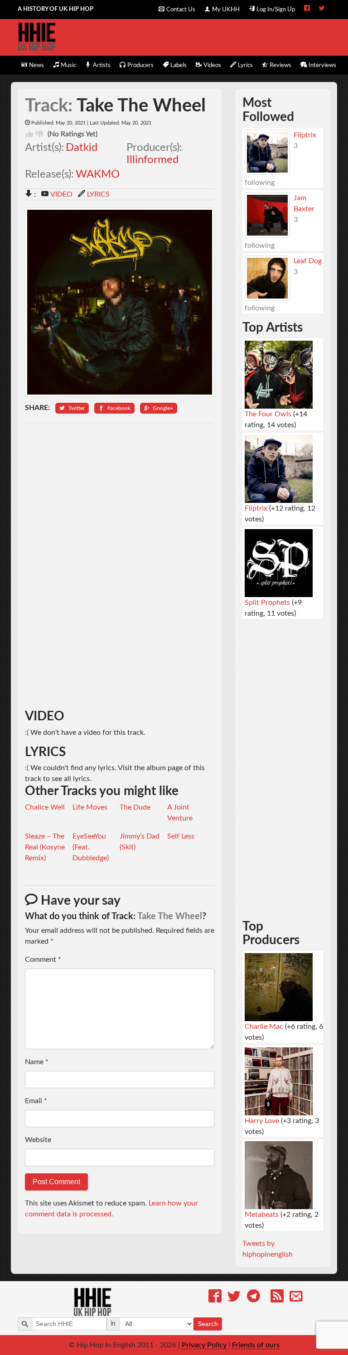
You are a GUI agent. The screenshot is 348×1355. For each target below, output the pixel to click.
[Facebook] (215, 1297)
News (36, 65)
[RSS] (277, 1297)
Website (38, 1139)
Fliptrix (305, 135)
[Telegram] (253, 1297)
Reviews (280, 65)
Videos (212, 65)
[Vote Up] (29, 134)
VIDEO (61, 194)
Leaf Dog (308, 261)
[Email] (296, 1297)
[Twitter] (234, 1297)
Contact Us (180, 9)
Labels (178, 65)
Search (208, 1323)
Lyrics (245, 65)
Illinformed (152, 159)
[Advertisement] (119, 566)
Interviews (322, 65)
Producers (140, 65)
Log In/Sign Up (275, 9)
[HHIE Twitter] (322, 9)
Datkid (81, 147)
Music (68, 65)
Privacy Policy (204, 1345)
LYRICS (98, 194)
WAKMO (98, 174)
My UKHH (226, 9)
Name (36, 1062)
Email (36, 1100)
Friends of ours (256, 1345)
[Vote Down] (39, 134)
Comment (43, 959)
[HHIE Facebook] (307, 9)
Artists (102, 65)
